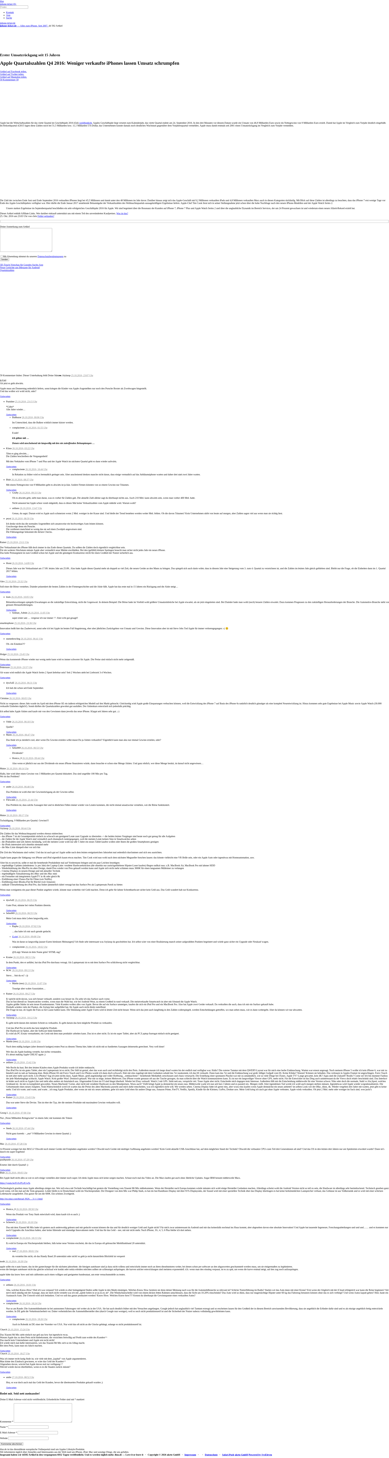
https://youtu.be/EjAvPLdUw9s (15, 1183)
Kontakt (10, 12)
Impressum (190, 1454)
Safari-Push (228, 1454)
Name (4, 1427)
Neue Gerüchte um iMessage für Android (20, 267)
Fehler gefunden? (46, 216)
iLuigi (15, 936)
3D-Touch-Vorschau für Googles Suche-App (21, 264)
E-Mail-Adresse (8, 1432)
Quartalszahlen (7, 270)
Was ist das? (122, 213)
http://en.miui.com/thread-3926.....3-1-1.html (21, 1199)
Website (4, 1438)
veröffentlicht (85, 123)
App (8, 15)
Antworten (5, 396)
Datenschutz (211, 1454)
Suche (9, 18)
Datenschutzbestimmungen (50, 256)
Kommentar (6, 1421)
